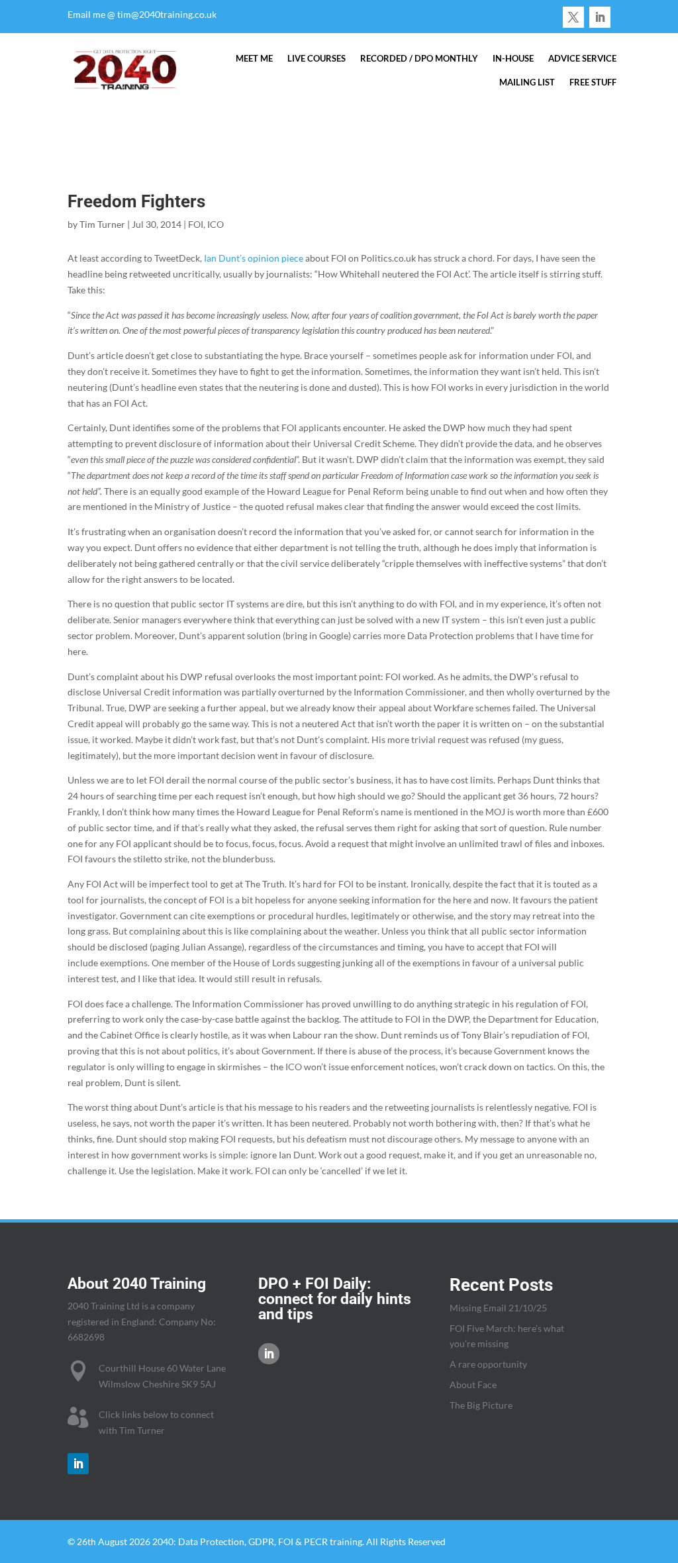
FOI (195, 224)
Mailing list (527, 82)
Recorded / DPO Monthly (419, 58)
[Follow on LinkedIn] (599, 17)
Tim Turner (102, 224)
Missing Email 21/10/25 (498, 1307)
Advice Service (582, 58)
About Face (473, 1384)
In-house (513, 58)
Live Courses (316, 58)
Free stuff (592, 82)
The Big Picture (481, 1405)
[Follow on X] (573, 17)
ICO (215, 224)
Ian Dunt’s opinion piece (253, 258)
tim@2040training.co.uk (167, 14)
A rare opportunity (488, 1364)
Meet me (254, 58)
